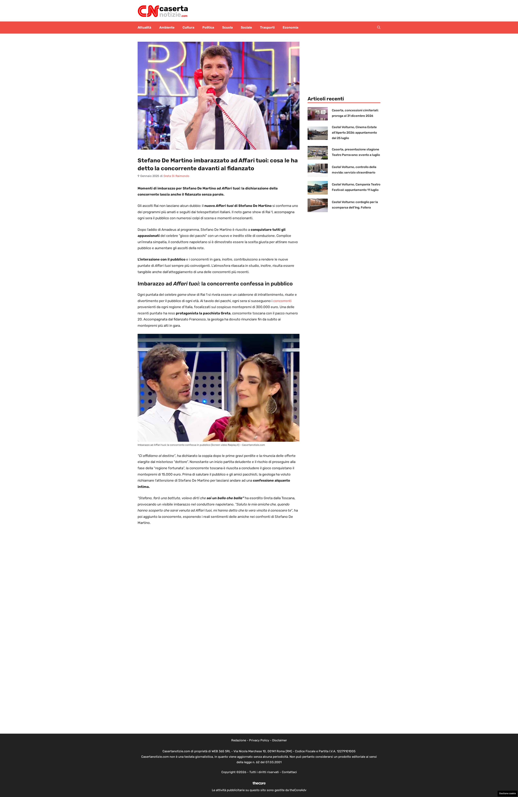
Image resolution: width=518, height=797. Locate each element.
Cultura (188, 27)
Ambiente (166, 27)
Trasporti (267, 27)
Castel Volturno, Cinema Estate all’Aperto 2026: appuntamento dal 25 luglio (354, 132)
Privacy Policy (259, 740)
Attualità (144, 27)
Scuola (227, 27)
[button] (378, 27)
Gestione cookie (507, 793)
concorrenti (282, 301)
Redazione (238, 740)
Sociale (246, 27)
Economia (290, 27)
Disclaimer (279, 740)
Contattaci (289, 772)
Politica (208, 27)
